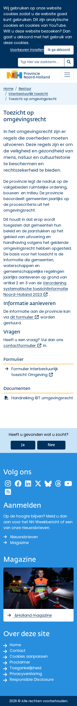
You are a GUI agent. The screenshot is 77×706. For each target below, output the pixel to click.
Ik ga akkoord (59, 50)
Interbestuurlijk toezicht (28, 93)
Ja (23, 445)
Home (8, 88)
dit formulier (24, 317)
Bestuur (25, 88)
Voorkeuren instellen (27, 50)
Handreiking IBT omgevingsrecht (42, 398)
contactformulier (22, 345)
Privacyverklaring (26, 673)
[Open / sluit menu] (67, 75)
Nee (51, 445)
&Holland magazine (32, 615)
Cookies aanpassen (29, 656)
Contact (17, 650)
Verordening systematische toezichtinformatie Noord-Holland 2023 (35, 288)
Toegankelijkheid (25, 668)
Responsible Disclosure (31, 679)
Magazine (19, 542)
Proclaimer (20, 662)
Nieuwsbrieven (24, 536)
